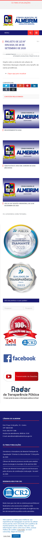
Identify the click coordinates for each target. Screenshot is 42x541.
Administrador (11, 54)
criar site (16, 503)
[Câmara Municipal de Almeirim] (21, 20)
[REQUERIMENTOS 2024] (21, 116)
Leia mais (21, 530)
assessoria (18, 506)
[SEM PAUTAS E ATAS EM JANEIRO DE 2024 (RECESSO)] (21, 152)
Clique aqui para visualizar (17, 73)
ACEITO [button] (16, 536)
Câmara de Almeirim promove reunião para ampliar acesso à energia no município (21, 5)
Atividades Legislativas (21, 56)
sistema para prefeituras (30, 503)
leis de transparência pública (13, 511)
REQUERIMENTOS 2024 (12, 130)
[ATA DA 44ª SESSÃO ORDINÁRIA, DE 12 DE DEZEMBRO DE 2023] (21, 190)
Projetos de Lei (34, 56)
